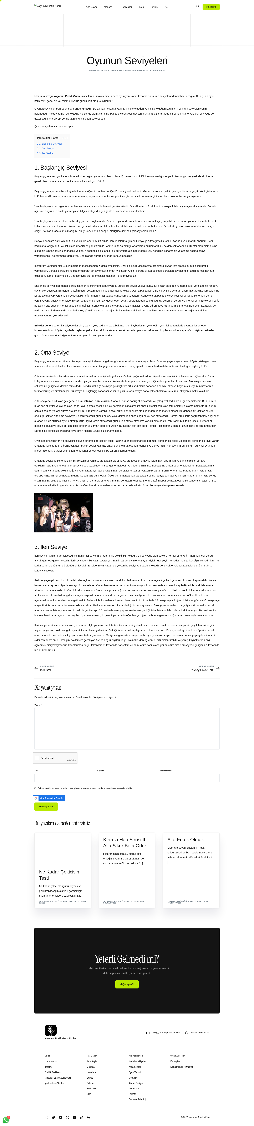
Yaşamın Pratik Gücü (99, 70)
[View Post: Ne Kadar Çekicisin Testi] (63, 849)
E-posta (101, 771)
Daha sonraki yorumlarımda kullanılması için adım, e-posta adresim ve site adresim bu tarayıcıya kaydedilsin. (86, 788)
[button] (167, 7)
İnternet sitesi (166, 771)
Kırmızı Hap (109, 834)
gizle (64, 138)
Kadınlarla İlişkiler (135, 70)
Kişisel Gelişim (47, 839)
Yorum (37, 705)
